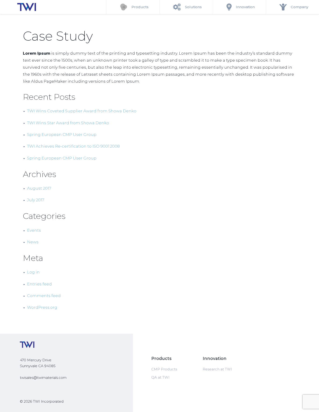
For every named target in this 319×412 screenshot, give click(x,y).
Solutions (193, 7)
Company (299, 7)
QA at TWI (160, 377)
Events (34, 230)
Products (140, 7)
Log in (33, 272)
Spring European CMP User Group (61, 134)
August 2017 (39, 188)
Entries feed (39, 284)
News (33, 242)
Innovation (245, 7)
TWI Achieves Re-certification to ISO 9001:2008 (73, 146)
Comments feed (44, 295)
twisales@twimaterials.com (43, 377)
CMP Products (164, 369)
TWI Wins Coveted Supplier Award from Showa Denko (81, 111)
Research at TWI (217, 369)
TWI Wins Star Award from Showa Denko (68, 123)
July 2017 (35, 200)
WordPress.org (42, 307)
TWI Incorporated (48, 401)
